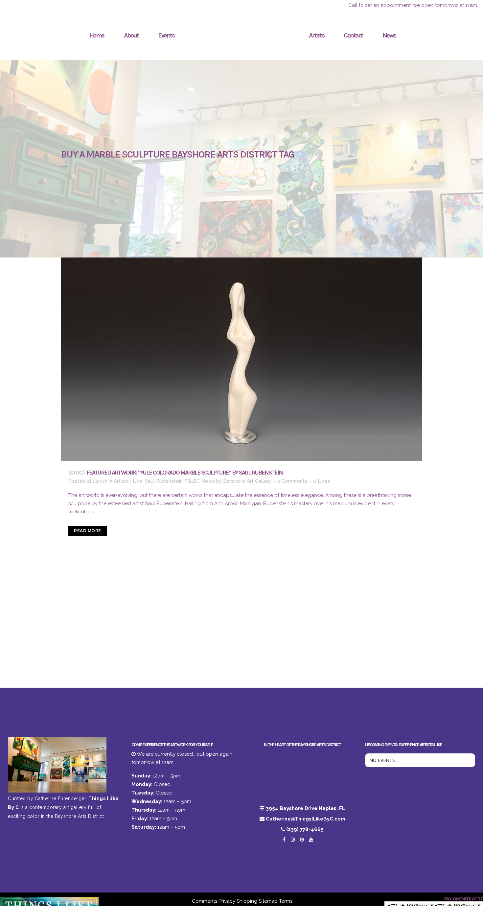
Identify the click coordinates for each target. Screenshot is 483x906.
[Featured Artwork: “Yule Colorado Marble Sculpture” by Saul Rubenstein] (241, 359)
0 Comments (292, 481)
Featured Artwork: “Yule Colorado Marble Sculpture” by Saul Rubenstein (184, 472)
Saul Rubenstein (164, 481)
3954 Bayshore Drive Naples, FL (305, 808)
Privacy (226, 901)
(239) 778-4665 (305, 829)
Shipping (247, 901)
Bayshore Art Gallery (247, 481)
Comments (204, 901)
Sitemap (268, 901)
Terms (285, 901)
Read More (87, 530)
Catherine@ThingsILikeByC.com (305, 819)
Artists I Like (128, 481)
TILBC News (200, 481)
